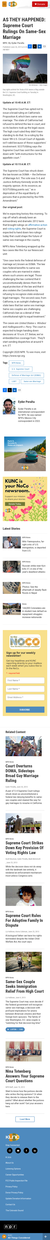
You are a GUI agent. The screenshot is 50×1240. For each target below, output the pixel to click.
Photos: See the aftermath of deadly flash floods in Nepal (34, 590)
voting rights (14, 228)
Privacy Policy (12, 1187)
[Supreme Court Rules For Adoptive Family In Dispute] (24, 896)
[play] (4, 1236)
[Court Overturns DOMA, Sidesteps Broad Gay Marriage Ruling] (24, 746)
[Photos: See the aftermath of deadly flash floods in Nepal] (12, 588)
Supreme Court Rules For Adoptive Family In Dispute (24, 920)
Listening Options (13, 1169)
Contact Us (10, 1205)
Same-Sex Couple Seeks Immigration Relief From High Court (25, 986)
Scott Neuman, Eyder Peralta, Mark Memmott (23, 859)
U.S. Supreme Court (20, 369)
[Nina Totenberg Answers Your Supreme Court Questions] (24, 1051)
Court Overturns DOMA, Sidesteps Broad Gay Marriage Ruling (22, 773)
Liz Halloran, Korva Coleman (16, 931)
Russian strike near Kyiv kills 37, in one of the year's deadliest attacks (34, 568)
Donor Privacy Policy (14, 1193)
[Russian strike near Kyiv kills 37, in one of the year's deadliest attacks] (12, 567)
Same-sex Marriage (32, 381)
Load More (25, 1119)
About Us (10, 1163)
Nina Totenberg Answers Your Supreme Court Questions (25, 1076)
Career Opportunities (15, 1175)
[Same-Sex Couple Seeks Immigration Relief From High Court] (24, 962)
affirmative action (37, 224)
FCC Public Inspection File (17, 1181)
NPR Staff (9, 1087)
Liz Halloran (10, 997)
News (24, 604)
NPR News (16, 363)
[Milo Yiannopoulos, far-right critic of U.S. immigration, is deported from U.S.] (12, 542)
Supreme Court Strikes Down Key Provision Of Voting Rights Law (24, 847)
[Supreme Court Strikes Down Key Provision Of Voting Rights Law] (24, 823)
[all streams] (46, 1236)
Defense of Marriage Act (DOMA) (26, 375)
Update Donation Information (18, 1199)
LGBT (14, 381)
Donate (41, 4)
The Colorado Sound (14, 1211)
